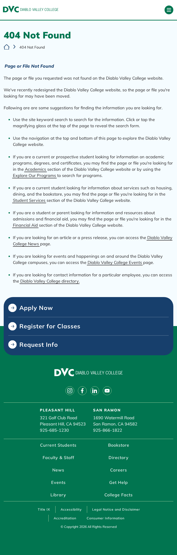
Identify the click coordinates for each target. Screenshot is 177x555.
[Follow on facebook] (82, 390)
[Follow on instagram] (69, 390)
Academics (35, 169)
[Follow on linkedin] (94, 390)
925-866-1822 (107, 430)
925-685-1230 (54, 430)
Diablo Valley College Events (115, 262)
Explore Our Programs (34, 175)
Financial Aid (25, 225)
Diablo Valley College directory (49, 281)
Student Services (29, 200)
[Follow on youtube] (107, 390)
